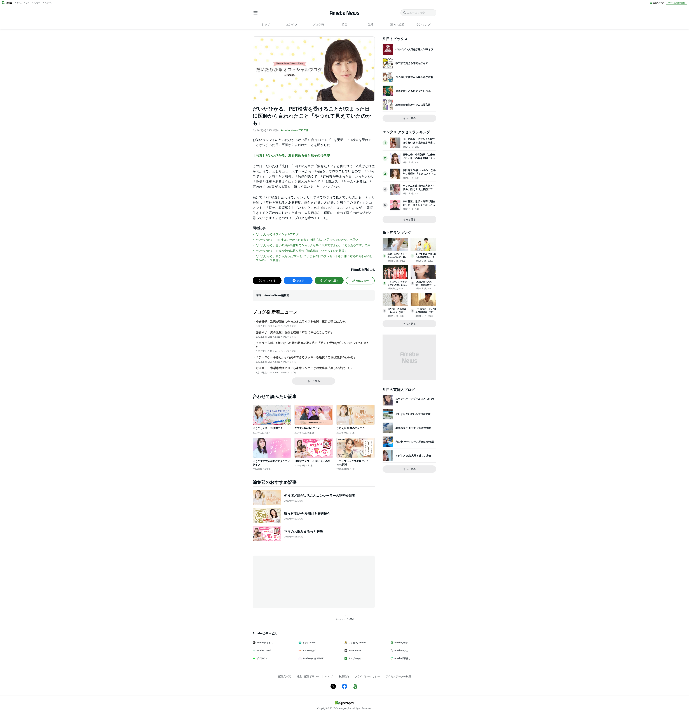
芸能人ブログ (658, 2)
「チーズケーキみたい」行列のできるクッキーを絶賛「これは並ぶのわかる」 (306, 357)
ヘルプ (329, 676)
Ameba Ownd (264, 650)
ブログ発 (318, 24)
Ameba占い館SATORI (313, 658)
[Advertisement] (285, 581)
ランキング (423, 24)
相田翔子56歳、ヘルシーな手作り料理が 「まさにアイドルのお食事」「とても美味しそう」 (419, 175)
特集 (344, 24)
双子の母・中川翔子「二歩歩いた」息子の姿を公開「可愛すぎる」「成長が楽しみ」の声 (419, 160)
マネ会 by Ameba (357, 642)
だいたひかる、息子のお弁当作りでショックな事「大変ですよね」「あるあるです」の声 (313, 245)
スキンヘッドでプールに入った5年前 (415, 400)
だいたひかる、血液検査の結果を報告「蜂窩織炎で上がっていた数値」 (301, 251)
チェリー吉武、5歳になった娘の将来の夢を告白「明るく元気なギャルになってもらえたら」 (312, 345)
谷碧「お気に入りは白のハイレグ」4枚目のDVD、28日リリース (398, 259)
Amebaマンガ (401, 650)
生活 (371, 24)
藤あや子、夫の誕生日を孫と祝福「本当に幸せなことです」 (294, 332)
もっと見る (313, 381)
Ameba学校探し (402, 658)
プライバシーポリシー (367, 676)
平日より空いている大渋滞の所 (413, 414)
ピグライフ (262, 658)
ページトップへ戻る (344, 619)
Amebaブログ (401, 642)
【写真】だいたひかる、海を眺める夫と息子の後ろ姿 (291, 155)
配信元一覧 (284, 676)
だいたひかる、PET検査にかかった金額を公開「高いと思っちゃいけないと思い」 (308, 240)
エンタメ (292, 24)
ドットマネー (309, 642)
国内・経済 (397, 24)
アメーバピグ (309, 650)
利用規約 (344, 676)
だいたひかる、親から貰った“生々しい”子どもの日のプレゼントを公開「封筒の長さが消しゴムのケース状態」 (314, 258)
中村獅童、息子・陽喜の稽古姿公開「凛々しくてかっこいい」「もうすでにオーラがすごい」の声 (419, 206)
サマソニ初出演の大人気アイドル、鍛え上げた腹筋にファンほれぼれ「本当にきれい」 (419, 189)
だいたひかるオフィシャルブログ (277, 234)
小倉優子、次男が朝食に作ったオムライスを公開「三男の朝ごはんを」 (302, 321)
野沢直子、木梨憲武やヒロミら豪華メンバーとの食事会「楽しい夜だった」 (304, 368)
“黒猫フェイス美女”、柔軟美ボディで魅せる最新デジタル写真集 (426, 286)
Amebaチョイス (265, 642)
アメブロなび (354, 658)
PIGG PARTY (354, 650)
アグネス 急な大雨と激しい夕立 (413, 455)
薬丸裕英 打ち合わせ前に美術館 (413, 428)
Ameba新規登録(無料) (676, 2)
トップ (265, 24)
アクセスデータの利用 (398, 676)
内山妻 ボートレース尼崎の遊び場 (414, 441)
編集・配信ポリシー (308, 676)
